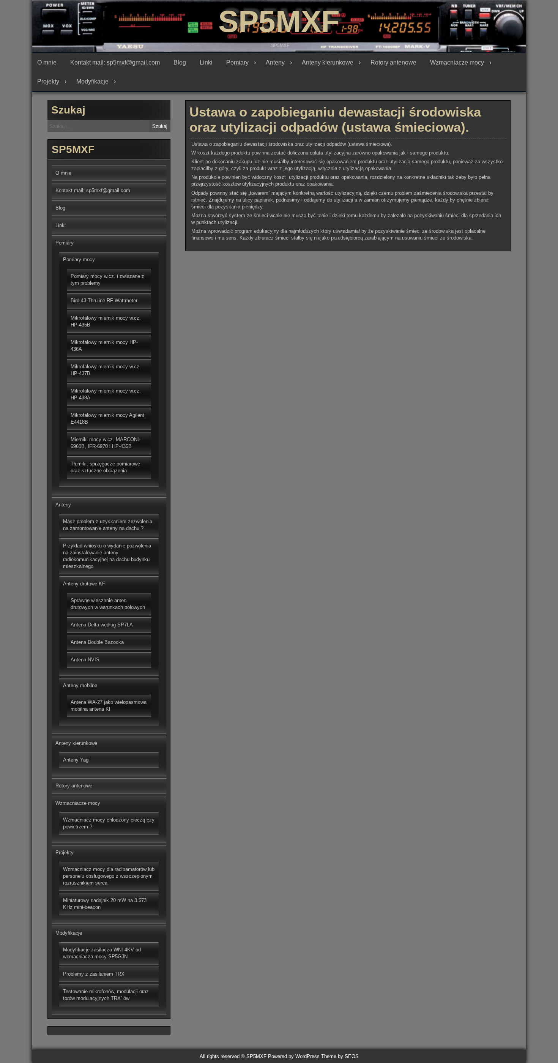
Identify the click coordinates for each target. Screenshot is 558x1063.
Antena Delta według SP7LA (102, 625)
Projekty (48, 81)
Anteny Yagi (76, 760)
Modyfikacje (92, 81)
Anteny (275, 62)
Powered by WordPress (294, 1056)
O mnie (47, 62)
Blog (179, 62)
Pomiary (237, 62)
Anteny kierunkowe (327, 62)
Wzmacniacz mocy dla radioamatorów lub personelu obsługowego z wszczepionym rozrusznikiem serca (108, 876)
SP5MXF (279, 21)
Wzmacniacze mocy (457, 62)
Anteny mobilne (80, 685)
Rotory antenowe (393, 62)
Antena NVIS (85, 659)
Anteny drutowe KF (84, 584)
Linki (206, 62)
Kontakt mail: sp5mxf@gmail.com (115, 62)
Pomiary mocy (79, 259)
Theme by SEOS (340, 1056)
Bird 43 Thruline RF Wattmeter (104, 300)
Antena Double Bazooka (97, 642)
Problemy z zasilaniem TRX (94, 974)
